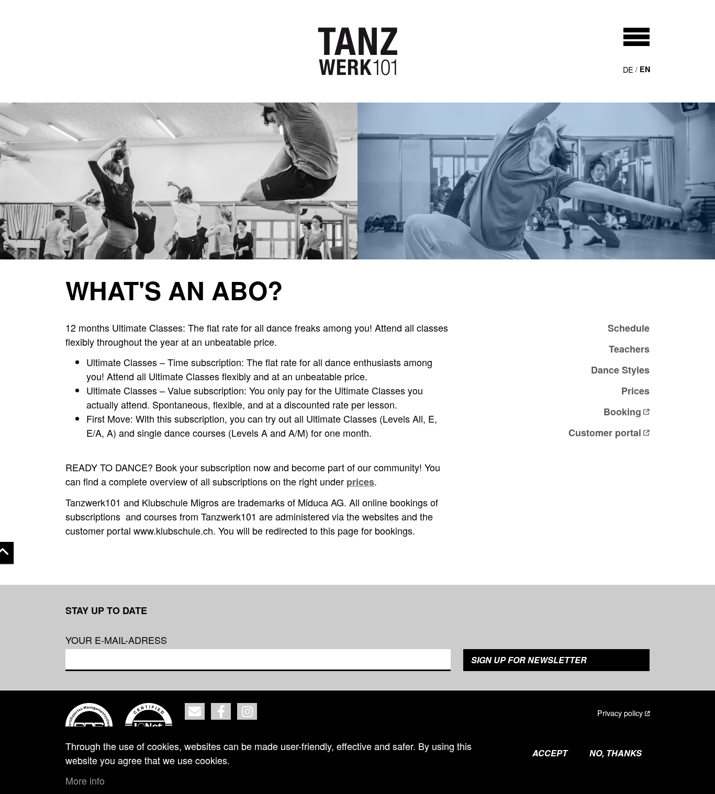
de (628, 69)
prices (360, 482)
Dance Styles (620, 370)
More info (85, 780)
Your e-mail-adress (116, 639)
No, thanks (615, 753)
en (645, 69)
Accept (549, 753)
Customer (604, 432)
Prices (635, 391)
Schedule (629, 328)
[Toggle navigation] (636, 37)
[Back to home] (358, 51)
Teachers (629, 349)
